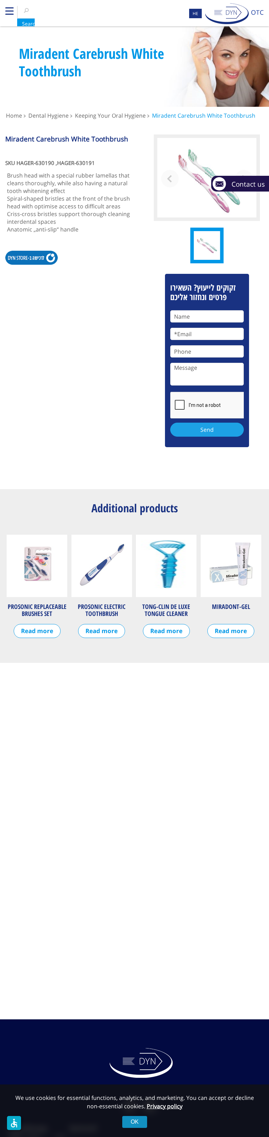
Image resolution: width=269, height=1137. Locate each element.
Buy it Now (31, 258)
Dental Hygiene (48, 115)
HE (195, 13)
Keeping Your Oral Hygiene (110, 115)
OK (135, 1122)
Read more (37, 631)
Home (14, 115)
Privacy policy (164, 1106)
